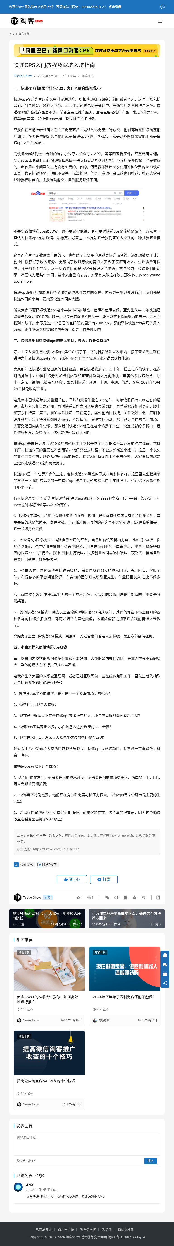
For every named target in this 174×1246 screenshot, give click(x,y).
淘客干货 (88, 76)
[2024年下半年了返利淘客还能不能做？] (124, 969)
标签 (108, 1230)
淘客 (30, 112)
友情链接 (89, 1230)
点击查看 (115, 7)
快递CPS (26, 864)
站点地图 (127, 1230)
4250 (30, 1185)
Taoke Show (23, 76)
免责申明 (100, 1237)
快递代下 (50, 864)
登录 (20, 1161)
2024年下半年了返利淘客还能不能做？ (124, 997)
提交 (150, 1161)
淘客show (73, 1237)
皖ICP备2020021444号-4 (126, 1237)
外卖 (147, 112)
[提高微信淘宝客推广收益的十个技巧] (49, 1053)
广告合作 (67, 1230)
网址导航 (45, 1230)
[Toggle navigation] (160, 21)
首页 (11, 34)
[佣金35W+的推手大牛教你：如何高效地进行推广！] (49, 969)
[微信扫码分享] (107, 897)
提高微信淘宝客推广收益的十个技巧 (46, 1081)
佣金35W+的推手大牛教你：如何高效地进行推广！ (47, 999)
